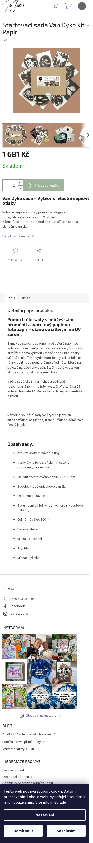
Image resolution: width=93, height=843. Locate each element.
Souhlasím (66, 831)
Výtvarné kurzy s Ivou (18, 749)
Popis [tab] (11, 298)
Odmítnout (23, 831)
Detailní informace (15, 236)
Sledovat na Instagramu (43, 715)
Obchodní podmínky (17, 776)
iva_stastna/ (19, 613)
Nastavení (44, 815)
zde (63, 802)
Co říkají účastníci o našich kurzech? (28, 734)
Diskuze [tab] (24, 298)
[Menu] (82, 6)
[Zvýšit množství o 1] (20, 182)
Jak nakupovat (13, 770)
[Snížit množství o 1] (20, 188)
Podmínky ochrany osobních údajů (27, 783)
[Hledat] (56, 6)
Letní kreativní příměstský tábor (26, 742)
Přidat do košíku (46, 185)
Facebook (17, 606)
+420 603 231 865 (22, 599)
